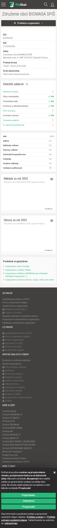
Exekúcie (9, 370)
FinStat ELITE (8, 421)
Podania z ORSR (13, 394)
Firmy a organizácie (14, 340)
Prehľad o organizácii (28, 23)
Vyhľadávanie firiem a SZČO (15, 299)
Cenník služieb (9, 411)
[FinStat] (18, 6)
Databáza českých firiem (14, 458)
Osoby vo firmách (13, 312)
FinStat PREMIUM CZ (12, 414)
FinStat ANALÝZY (10, 438)
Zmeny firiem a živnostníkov (18, 397)
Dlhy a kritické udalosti (15, 367)
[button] (46, 4)
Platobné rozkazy (10, 92)
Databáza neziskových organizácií (18, 323)
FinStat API (7, 431)
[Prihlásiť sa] (53, 4)
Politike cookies (35, 517)
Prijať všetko (28, 495)
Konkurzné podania (11, 364)
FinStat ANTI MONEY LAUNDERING (18, 441)
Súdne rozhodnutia (14, 380)
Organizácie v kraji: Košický (17, 266)
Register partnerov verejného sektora (20, 316)
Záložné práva (12, 384)
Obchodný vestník (13, 390)
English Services (10, 455)
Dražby (8, 401)
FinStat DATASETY (11, 435)
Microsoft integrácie (12, 451)
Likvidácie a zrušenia (15, 387)
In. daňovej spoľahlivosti (13, 125)
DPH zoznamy (9, 111)
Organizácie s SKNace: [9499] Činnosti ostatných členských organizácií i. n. (26, 274)
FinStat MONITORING (12, 428)
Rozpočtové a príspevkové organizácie (20, 319)
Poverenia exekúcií (11, 120)
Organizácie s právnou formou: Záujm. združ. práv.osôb (29, 280)
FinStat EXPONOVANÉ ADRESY (17, 448)
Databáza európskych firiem (15, 461)
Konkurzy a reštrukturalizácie (16, 360)
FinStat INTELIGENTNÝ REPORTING (18, 445)
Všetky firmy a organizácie (15, 306)
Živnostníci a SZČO (14, 343)
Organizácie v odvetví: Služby (18, 270)
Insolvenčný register (14, 350)
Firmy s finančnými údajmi (14, 302)
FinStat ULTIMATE (10, 418)
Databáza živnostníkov (16, 309)
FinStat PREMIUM (10, 424)
